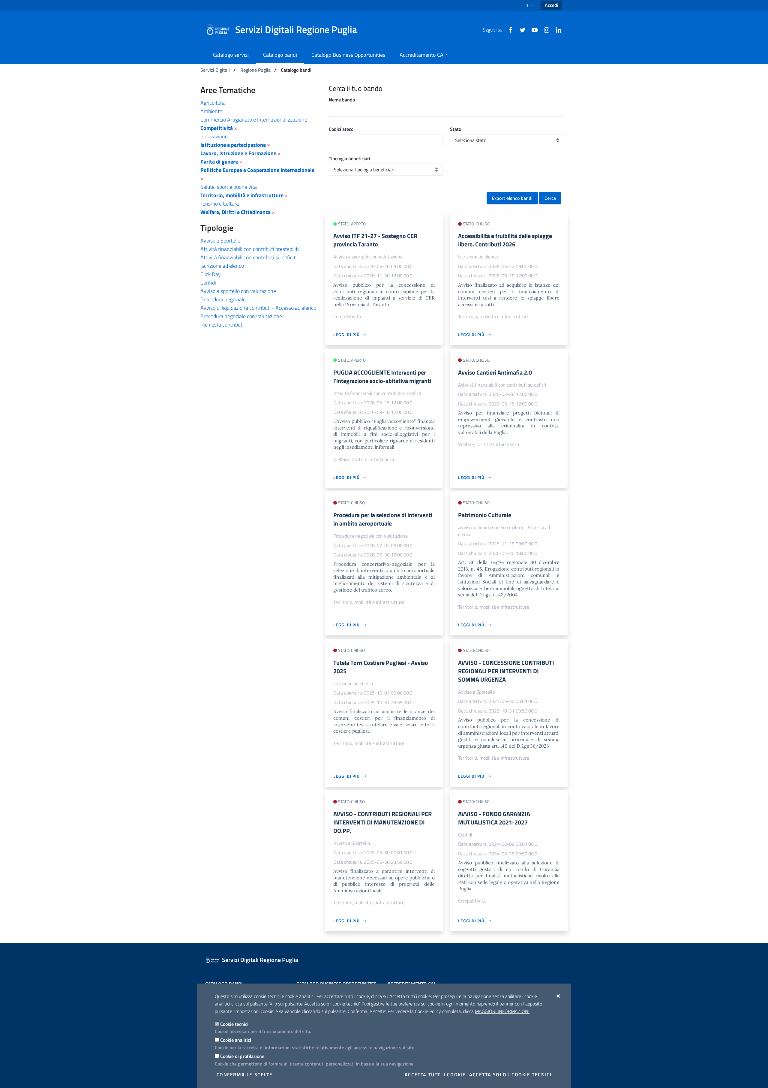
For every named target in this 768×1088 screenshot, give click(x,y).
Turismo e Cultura (219, 204)
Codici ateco (341, 129)
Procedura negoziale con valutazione (241, 316)
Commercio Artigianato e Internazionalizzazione (253, 120)
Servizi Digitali (215, 70)
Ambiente (211, 111)
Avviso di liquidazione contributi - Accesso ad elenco (258, 308)
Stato (455, 129)
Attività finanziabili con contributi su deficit (248, 257)
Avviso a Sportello (220, 241)
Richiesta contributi (222, 325)
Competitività (216, 128)
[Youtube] (532, 29)
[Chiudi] (558, 996)
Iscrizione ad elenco (222, 266)
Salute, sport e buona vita (228, 187)
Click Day (210, 274)
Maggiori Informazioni (502, 1011)
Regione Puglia (255, 70)
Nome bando (342, 99)
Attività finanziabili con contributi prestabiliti (249, 249)
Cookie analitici (235, 1040)
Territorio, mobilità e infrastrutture (242, 195)
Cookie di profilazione (242, 1056)
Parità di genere (219, 162)
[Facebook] (508, 29)
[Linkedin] (556, 29)
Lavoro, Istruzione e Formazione (238, 153)
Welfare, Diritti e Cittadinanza (235, 212)
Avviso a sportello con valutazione (238, 291)
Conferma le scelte (245, 1074)
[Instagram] (544, 29)
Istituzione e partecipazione (233, 145)
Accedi (551, 5)
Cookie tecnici (234, 1024)
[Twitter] (520, 29)
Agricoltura (212, 103)
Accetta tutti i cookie (435, 1074)
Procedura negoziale (223, 299)
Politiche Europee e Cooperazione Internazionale (257, 170)
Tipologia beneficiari (349, 158)
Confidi (208, 283)
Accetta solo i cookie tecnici (510, 1074)
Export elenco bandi (512, 198)
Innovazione (214, 136)
